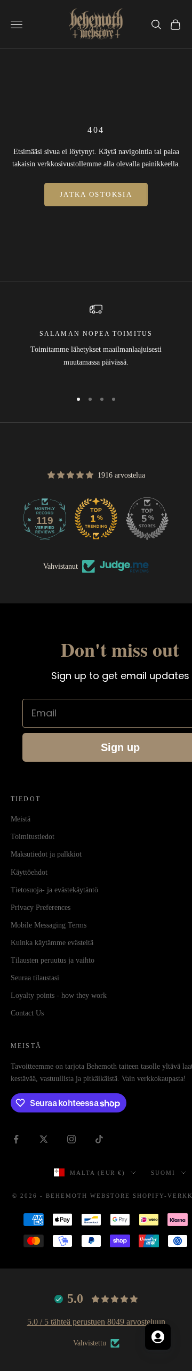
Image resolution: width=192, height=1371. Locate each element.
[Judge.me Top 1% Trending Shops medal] (96, 518)
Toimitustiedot (32, 837)
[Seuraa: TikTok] (99, 1139)
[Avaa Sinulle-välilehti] (158, 1337)
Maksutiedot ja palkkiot (46, 854)
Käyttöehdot (29, 872)
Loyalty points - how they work (59, 995)
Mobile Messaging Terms (48, 925)
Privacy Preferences (40, 908)
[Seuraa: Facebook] (16, 1139)
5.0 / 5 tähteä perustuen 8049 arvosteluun (96, 1321)
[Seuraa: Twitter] (43, 1139)
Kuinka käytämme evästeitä (52, 943)
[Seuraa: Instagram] (71, 1139)
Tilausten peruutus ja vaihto (52, 960)
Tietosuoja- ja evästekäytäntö (54, 890)
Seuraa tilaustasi (35, 978)
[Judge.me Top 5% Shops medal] (147, 518)
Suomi (163, 1173)
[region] (96, 342)
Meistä (20, 819)
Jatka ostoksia (96, 194)
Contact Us (27, 1013)
